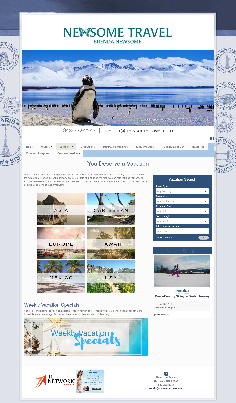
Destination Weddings (115, 146)
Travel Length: (163, 216)
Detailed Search (164, 237)
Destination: (162, 196)
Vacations (65, 146)
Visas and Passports (37, 153)
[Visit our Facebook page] (212, 138)
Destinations (88, 146)
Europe (28, 181)
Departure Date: (164, 206)
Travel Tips (198, 146)
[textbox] (182, 191)
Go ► (203, 238)
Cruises (45, 146)
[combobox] (182, 191)
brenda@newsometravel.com (138, 131)
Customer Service (67, 153)
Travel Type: (162, 186)
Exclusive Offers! (145, 146)
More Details (161, 314)
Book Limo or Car (174, 146)
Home (29, 146)
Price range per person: (168, 226)
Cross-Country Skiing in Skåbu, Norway (182, 296)
